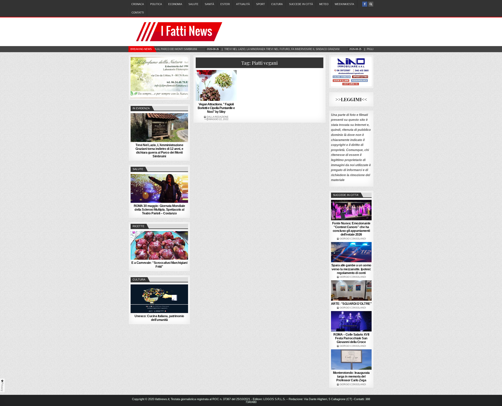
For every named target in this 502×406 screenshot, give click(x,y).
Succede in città (301, 4)
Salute (193, 4)
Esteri (225, 4)
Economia (175, 4)
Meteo (323, 4)
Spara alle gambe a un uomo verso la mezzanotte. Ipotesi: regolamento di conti (351, 269)
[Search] (370, 4)
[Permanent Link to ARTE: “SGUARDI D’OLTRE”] (351, 290)
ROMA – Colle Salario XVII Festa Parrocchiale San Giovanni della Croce (351, 338)
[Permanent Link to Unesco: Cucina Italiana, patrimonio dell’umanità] (159, 298)
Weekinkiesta (344, 4)
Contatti (138, 12)
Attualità (243, 4)
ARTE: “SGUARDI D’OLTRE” (351, 303)
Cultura (277, 4)
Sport (260, 4)
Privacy (2, 386)
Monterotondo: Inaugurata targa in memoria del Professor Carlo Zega (351, 376)
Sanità (209, 4)
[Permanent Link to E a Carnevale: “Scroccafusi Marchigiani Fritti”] (159, 245)
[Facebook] (364, 4)
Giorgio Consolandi (353, 238)
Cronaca (137, 4)
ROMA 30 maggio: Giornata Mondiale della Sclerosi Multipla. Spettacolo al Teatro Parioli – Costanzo (159, 209)
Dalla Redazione (217, 117)
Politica (156, 4)
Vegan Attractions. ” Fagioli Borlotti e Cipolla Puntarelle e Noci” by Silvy (216, 108)
